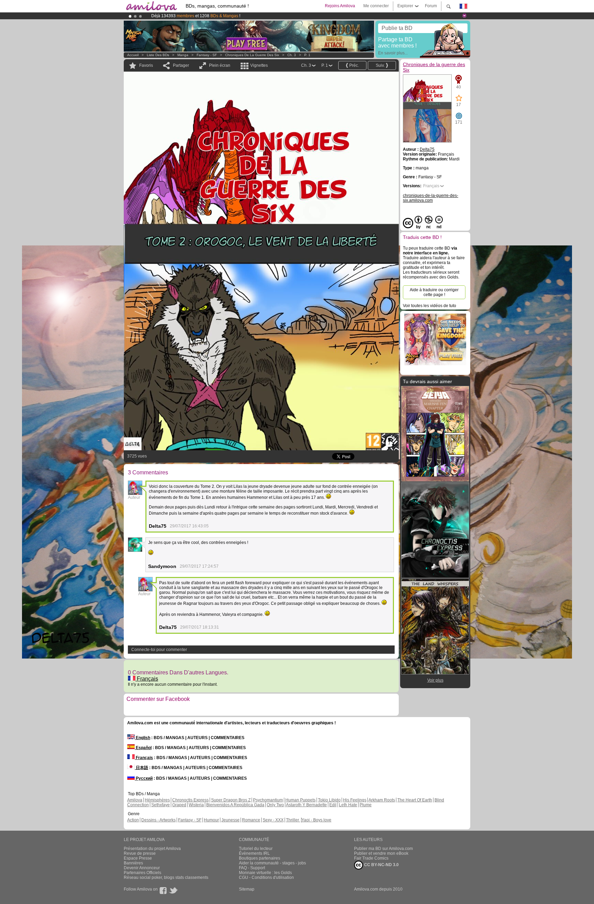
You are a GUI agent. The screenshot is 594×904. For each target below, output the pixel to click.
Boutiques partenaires (259, 858)
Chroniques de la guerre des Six (252, 55)
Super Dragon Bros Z (231, 800)
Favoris (146, 65)
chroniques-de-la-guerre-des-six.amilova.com (430, 198)
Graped (179, 804)
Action (133, 820)
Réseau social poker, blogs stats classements (166, 877)
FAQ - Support (252, 867)
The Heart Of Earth (414, 800)
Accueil (133, 55)
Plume (366, 804)
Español (143, 747)
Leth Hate (348, 804)
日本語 (141, 767)
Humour (211, 820)
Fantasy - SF (207, 55)
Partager (181, 65)
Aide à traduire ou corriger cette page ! (434, 292)
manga (182, 55)
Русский (144, 778)
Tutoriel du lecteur (256, 848)
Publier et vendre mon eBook (381, 853)
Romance (251, 820)
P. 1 (307, 55)
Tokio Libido (329, 800)
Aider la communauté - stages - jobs (272, 863)
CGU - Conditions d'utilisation (266, 877)
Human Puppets (300, 800)
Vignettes (259, 65)
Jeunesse (230, 820)
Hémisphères (157, 800)
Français (146, 679)
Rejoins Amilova (340, 5)
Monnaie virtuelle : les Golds (265, 872)
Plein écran (219, 65)
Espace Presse (138, 858)
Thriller (293, 820)
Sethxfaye (160, 804)
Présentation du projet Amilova (152, 848)
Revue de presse (140, 853)
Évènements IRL (254, 853)
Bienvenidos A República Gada (235, 804)
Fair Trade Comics (371, 858)
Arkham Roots (381, 800)
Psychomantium (268, 800)
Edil (333, 804)
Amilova (134, 800)
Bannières (133, 863)
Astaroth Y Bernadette (306, 804)
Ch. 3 (291, 55)
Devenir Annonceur (142, 867)
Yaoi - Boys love (316, 820)
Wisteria (196, 804)
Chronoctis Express (190, 800)
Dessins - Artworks (158, 820)
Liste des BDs (158, 55)
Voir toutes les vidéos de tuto (429, 305)
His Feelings (354, 800)
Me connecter (376, 5)
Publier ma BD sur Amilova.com (383, 848)
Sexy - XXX (273, 820)
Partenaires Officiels (142, 872)
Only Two (275, 804)
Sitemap (246, 889)
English (142, 737)
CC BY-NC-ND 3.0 (381, 864)
